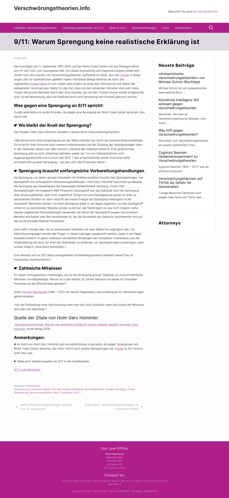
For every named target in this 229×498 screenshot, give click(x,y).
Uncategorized (32, 386)
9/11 (28, 389)
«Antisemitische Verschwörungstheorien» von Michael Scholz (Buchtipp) (182, 78)
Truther (124, 75)
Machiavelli (77, 389)
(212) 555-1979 (114, 461)
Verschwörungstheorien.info (52, 8)
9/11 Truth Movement (27, 369)
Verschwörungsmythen (40, 392)
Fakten (46, 389)
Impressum (137, 491)
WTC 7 (77, 392)
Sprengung (121, 389)
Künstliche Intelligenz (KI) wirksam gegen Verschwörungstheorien (179, 104)
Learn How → (114, 484)
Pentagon (109, 389)
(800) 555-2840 (114, 457)
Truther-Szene (38, 83)
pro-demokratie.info (205, 11)
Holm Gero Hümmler (61, 389)
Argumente (36, 389)
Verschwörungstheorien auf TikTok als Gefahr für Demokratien (180, 183)
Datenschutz (151, 491)
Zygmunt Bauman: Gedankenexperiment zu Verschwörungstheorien (178, 156)
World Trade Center (63, 392)
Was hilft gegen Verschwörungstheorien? (178, 132)
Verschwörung (21, 392)
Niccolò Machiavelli (34, 292)
